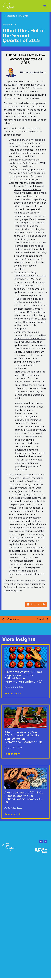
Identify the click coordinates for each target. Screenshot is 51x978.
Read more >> (12, 693)
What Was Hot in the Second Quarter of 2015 (24, 35)
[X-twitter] (45, 841)
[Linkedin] (41, 841)
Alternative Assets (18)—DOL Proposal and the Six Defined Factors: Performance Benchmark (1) (23, 737)
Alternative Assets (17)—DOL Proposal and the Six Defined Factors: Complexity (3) (23, 797)
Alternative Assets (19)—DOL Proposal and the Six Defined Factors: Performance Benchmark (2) (23, 677)
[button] (45, 6)
